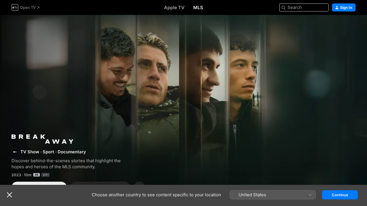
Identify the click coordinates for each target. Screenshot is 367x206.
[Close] (9, 194)
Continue (340, 195)
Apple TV (174, 7)
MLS (198, 7)
